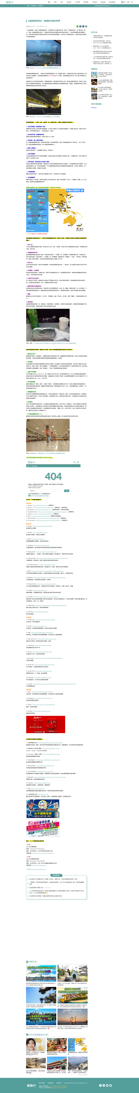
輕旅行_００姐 (43, 26)
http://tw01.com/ (43, 794)
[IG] (103, 1085)
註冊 (128, 2)
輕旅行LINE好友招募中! (105, 5)
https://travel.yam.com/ (38, 869)
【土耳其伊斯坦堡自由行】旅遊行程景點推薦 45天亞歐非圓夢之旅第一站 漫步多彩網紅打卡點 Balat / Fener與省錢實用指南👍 (56, 892)
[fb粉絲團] (100, 1085)
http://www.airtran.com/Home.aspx (43, 507)
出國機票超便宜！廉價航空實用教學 (77, 1053)
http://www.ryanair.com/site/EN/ (42, 526)
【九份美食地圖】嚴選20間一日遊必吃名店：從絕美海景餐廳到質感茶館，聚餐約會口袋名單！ (103, 57)
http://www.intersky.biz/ (41, 611)
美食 (55, 2)
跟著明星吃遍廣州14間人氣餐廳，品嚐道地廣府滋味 (57, 1053)
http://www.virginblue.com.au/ (44, 698)
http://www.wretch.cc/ (38, 539)
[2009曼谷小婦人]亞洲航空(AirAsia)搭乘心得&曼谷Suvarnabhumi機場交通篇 (55, 343)
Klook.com (94, 107)
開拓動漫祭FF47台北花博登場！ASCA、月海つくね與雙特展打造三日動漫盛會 (102, 47)
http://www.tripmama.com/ (42, 783)
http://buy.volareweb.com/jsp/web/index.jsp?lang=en (51, 605)
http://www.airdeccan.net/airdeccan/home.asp (48, 658)
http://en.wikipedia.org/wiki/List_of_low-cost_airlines (50, 777)
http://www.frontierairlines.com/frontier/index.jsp (52, 511)
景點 (49, 2)
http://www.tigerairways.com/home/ (42, 632)
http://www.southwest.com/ (43, 509)
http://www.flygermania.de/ (47, 564)
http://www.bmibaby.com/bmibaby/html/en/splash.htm (47, 571)
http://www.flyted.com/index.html (42, 514)
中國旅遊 (40, 5)
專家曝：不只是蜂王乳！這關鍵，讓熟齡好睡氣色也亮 (36, 1053)
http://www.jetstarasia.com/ (43, 645)
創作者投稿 (42, 1083)
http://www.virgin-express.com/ (47, 584)
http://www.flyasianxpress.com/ (42, 651)
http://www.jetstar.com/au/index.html (44, 704)
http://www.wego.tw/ (38, 788)
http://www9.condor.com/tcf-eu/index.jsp (46, 596)
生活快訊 (94, 2)
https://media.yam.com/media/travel (58, 1086)
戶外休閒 (77, 2)
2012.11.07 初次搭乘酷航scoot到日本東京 (48, 116)
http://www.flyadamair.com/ (43, 677)
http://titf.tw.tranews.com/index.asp (43, 853)
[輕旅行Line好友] (110, 1085)
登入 (125, 2)
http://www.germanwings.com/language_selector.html (52, 558)
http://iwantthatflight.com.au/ (51, 748)
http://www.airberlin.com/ (42, 545)
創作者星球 (112, 2)
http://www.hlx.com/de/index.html (46, 551)
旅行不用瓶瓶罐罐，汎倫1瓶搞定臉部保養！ (35, 1071)
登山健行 (69, 2)
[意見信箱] (107, 1085)
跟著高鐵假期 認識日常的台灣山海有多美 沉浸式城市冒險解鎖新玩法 (102, 52)
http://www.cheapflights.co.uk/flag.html (48, 760)
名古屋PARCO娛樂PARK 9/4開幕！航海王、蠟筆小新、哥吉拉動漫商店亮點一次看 (53, 879)
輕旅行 (9, 2)
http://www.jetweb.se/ (40, 590)
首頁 (28, 5)
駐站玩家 (103, 2)
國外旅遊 (86, 2)
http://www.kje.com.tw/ (39, 865)
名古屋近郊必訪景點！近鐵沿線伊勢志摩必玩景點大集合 (45, 896)
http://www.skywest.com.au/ (42, 711)
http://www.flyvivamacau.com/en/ (45, 619)
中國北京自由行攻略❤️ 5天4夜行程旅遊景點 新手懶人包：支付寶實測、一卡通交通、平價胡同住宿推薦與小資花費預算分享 (57, 1072)
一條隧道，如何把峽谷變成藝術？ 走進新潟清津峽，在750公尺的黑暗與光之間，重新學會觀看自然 (56, 883)
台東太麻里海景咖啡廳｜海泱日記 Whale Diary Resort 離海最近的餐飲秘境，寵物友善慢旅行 (103, 42)
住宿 (61, 2)
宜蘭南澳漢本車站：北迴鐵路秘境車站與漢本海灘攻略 (102, 36)
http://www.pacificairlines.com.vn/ (45, 664)
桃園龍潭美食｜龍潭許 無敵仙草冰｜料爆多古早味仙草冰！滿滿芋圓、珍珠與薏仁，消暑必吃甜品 (103, 63)
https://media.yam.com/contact (59, 1087)
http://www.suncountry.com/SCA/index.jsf (48, 520)
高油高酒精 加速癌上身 (36, 887)
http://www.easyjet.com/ (40, 532)
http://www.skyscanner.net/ (45, 771)
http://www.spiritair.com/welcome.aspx (48, 518)
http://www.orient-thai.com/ (43, 671)
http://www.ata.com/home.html (40, 516)
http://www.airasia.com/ (40, 626)
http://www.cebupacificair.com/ (47, 639)
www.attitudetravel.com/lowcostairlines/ (51, 742)
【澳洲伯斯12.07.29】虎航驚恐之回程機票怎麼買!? (51, 453)
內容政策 (58, 1083)
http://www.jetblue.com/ (40, 505)
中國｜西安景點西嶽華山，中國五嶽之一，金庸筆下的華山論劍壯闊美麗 (77, 1072)
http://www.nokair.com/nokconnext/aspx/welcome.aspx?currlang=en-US (55, 684)
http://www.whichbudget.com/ (45, 765)
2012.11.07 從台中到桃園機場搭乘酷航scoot (48, 67)
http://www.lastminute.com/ (51, 754)
